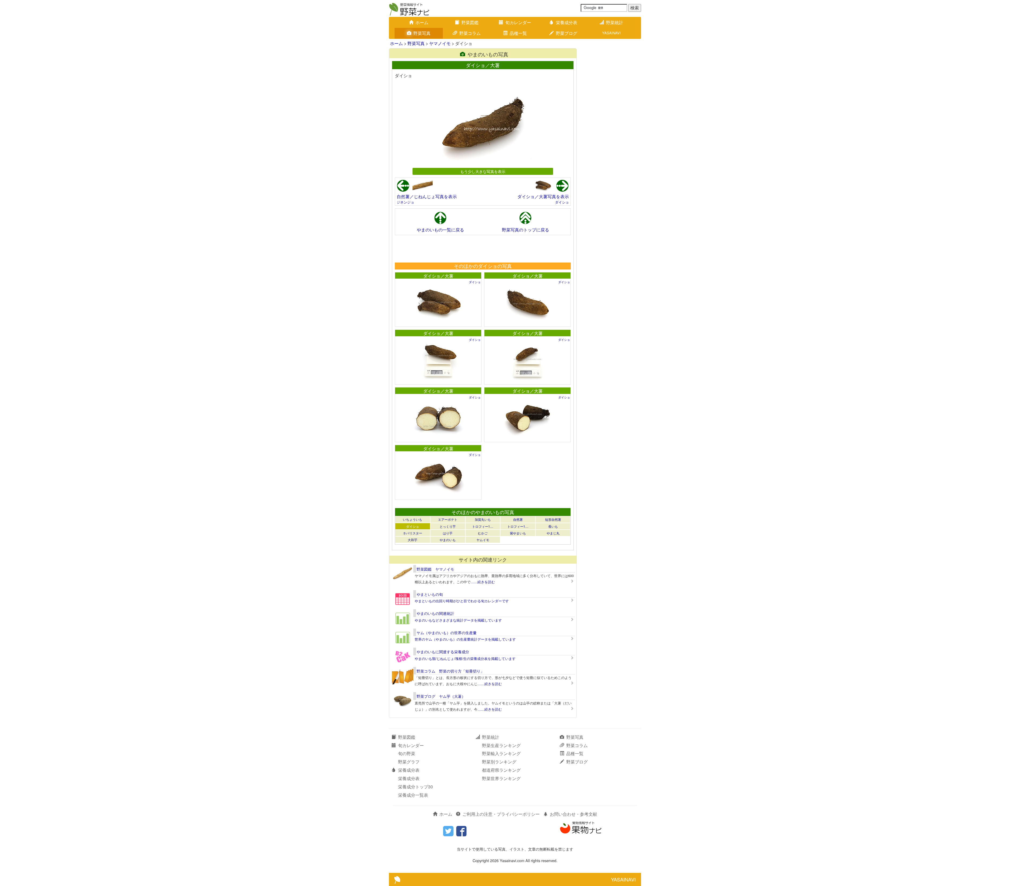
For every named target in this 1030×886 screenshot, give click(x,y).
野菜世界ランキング (501, 778)
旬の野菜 (406, 753)
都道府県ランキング (501, 770)
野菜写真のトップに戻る (525, 230)
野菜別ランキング (499, 762)
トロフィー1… (482, 526)
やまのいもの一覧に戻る (440, 230)
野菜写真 (422, 33)
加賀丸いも (483, 519)
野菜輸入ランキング (501, 753)
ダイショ (562, 202)
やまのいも (448, 539)
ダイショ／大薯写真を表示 (543, 196)
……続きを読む (482, 581)
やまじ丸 (553, 533)
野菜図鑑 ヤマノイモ (435, 569)
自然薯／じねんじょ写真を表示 (427, 196)
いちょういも (412, 519)
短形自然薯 (553, 519)
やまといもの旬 (430, 594)
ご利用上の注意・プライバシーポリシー (501, 814)
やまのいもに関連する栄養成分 (443, 651)
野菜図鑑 (470, 22)
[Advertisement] (482, 249)
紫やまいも (518, 533)
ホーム (421, 22)
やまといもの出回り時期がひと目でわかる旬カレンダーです (462, 600)
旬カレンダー (518, 22)
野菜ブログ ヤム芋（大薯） (441, 696)
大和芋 (412, 539)
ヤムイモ (482, 539)
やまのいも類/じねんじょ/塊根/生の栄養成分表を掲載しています (465, 658)
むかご (483, 533)
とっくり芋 (448, 526)
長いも (553, 526)
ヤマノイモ (440, 43)
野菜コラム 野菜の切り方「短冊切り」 (450, 671)
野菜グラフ (409, 762)
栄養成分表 (566, 22)
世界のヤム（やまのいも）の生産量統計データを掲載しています (465, 639)
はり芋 (448, 533)
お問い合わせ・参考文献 (573, 814)
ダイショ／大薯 (438, 276)
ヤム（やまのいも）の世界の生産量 (447, 632)
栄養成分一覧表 (413, 795)
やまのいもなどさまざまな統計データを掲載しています (458, 620)
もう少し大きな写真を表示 (482, 171)
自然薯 (518, 519)
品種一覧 (518, 33)
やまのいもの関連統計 (435, 613)
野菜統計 (614, 22)
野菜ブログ (566, 33)
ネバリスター (412, 533)
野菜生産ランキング (501, 745)
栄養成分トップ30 (415, 787)
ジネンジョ (405, 202)
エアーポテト (447, 519)
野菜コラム (470, 33)
